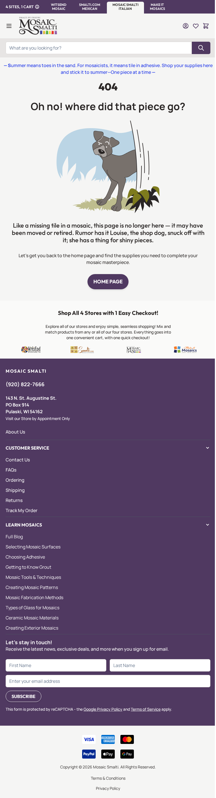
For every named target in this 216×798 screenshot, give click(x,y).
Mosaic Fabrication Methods (34, 597)
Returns (14, 500)
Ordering (15, 480)
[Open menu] (9, 26)
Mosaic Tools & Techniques (33, 577)
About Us (15, 432)
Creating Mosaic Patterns (32, 587)
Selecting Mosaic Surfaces (33, 547)
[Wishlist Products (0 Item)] (195, 25)
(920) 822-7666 (25, 384)
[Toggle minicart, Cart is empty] (205, 25)
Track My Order (21, 510)
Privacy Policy (108, 788)
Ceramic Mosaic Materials (32, 618)
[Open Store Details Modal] (37, 7)
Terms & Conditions (108, 778)
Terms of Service (146, 709)
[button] (58, 7)
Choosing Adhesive (25, 557)
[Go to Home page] (39, 26)
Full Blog (14, 537)
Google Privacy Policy (103, 709)
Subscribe (23, 696)
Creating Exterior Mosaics (32, 628)
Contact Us (18, 460)
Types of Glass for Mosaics (32, 607)
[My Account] (185, 25)
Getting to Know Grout (28, 567)
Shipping (15, 490)
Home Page (108, 281)
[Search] (201, 48)
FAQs (11, 470)
